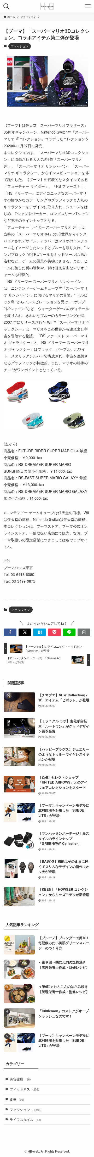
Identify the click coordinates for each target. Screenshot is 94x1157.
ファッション (19, 46)
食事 (17, 1099)
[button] (10, 632)
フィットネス (24, 1089)
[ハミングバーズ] (47, 6)
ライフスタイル (25, 1119)
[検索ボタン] (6, 6)
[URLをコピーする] (84, 632)
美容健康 (20, 1079)
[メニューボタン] (87, 6)
